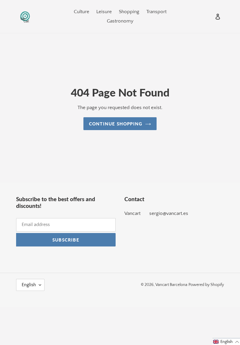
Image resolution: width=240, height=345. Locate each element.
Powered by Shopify (206, 284)
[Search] (210, 16)
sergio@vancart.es (168, 213)
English (29, 284)
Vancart (132, 213)
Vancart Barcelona (171, 284)
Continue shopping (115, 123)
